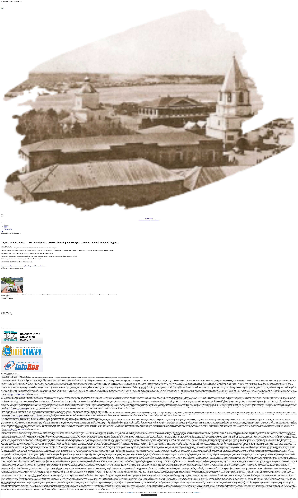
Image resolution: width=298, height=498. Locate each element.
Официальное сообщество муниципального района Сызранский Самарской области (23, 266)
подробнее (130, 492)
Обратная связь (8, 229)
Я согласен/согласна (149, 495)
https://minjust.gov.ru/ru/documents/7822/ (17, 429)
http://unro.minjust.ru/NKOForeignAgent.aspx (18, 409)
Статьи (5, 227)
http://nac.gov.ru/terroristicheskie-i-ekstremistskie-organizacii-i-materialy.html (25, 416)
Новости (6, 226)
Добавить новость (5, 295)
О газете (6, 225)
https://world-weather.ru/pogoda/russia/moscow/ (149, 220)
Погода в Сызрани (149, 218)
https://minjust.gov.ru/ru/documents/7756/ (17, 394)
